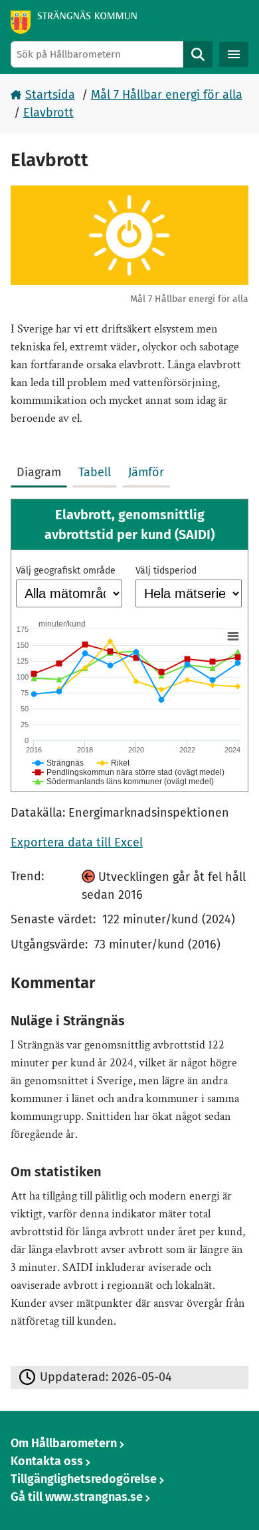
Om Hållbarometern (64, 1443)
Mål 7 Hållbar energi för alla (166, 94)
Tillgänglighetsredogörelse (84, 1479)
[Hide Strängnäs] (58, 763)
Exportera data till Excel (77, 842)
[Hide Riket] (113, 763)
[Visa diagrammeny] (232, 636)
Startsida (50, 94)
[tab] (41, 469)
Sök (198, 54)
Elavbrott (48, 112)
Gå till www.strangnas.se (77, 1497)
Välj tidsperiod (166, 570)
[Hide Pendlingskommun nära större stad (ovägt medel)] (128, 772)
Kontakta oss (47, 1461)
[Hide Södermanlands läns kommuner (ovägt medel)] (123, 781)
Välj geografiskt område (66, 570)
